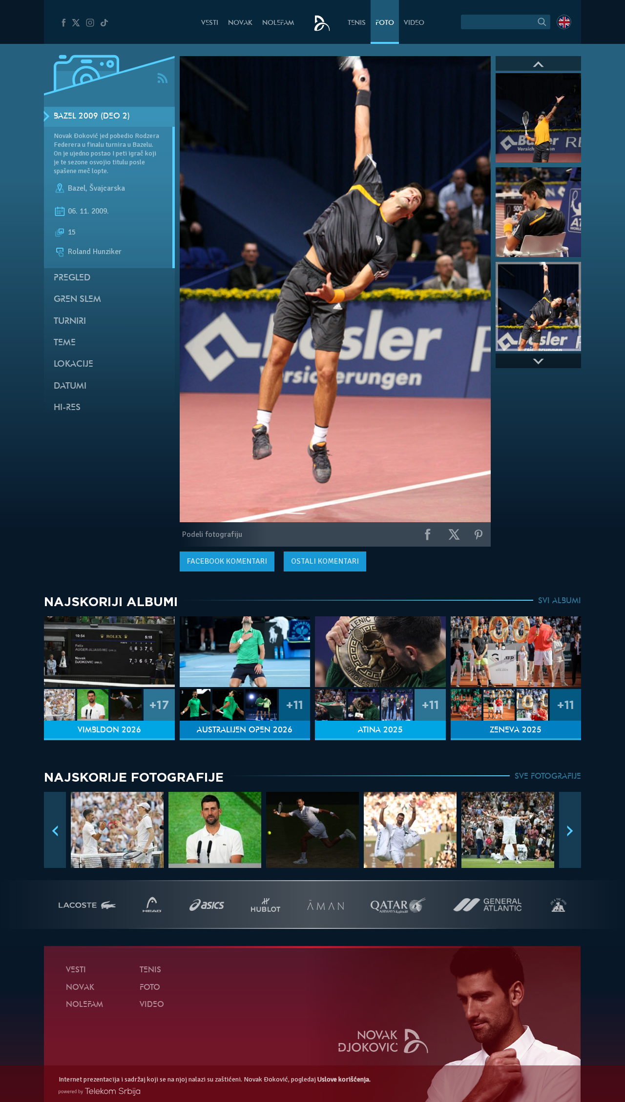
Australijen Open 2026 (244, 730)
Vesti (209, 23)
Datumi (70, 386)
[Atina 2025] (380, 651)
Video (414, 23)
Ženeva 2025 (516, 730)
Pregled (72, 278)
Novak (240, 23)
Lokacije (73, 364)
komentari (227, 561)
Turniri (70, 321)
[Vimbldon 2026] (109, 651)
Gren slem (77, 299)
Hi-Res (67, 408)
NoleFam (278, 23)
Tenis (357, 23)
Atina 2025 (380, 730)
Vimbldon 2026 (109, 730)
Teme (65, 343)
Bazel (76, 188)
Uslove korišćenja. (344, 1079)
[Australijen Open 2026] (245, 651)
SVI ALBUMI (559, 601)
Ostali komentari (325, 561)
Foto (384, 23)
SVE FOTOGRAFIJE (548, 777)
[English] (564, 22)
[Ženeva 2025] (516, 651)
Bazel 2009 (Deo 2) (92, 116)
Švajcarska (107, 188)
